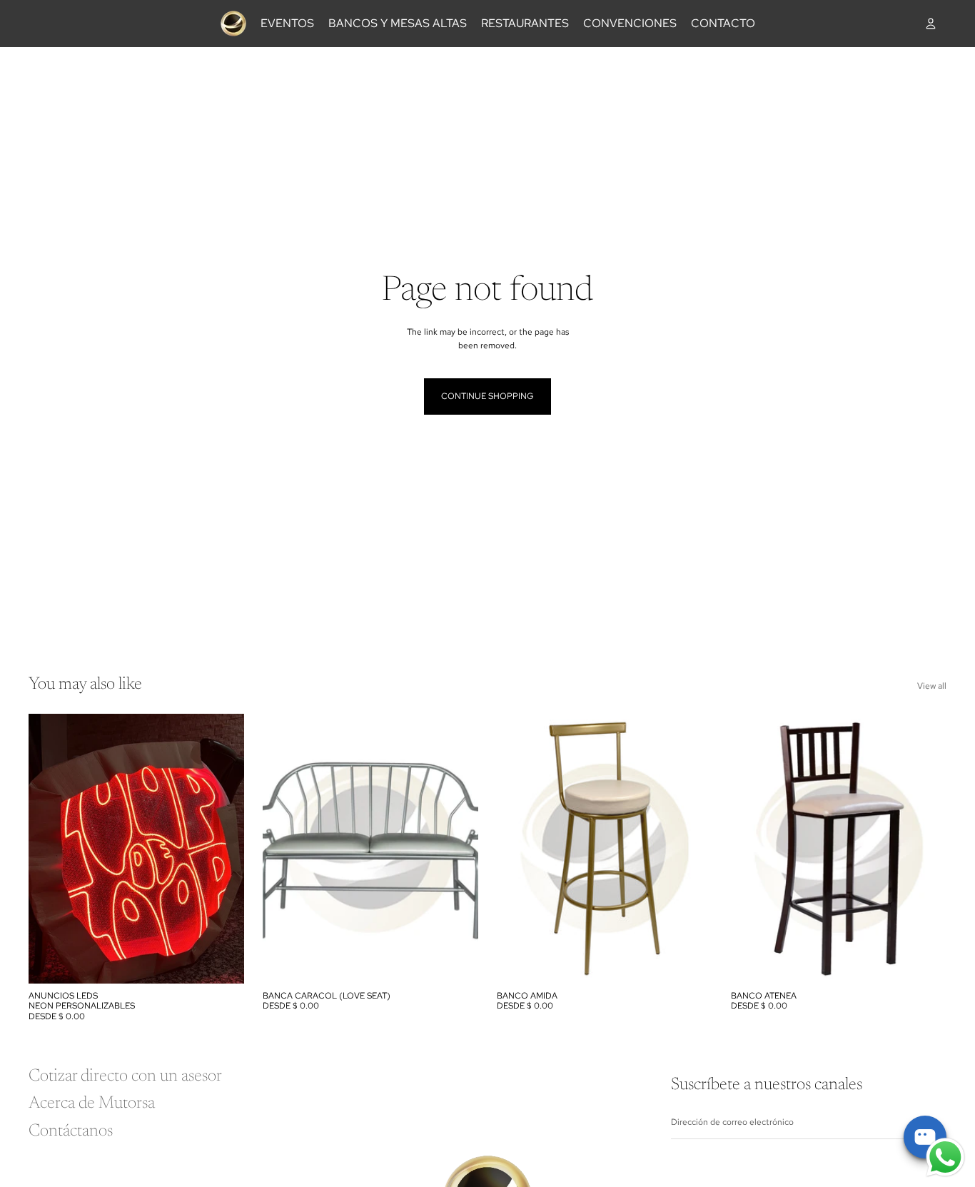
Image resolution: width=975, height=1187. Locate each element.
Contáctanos (71, 1131)
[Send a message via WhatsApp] (945, 1157)
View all (931, 686)
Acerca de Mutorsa (92, 1103)
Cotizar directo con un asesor (125, 1076)
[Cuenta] (930, 23)
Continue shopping (487, 396)
